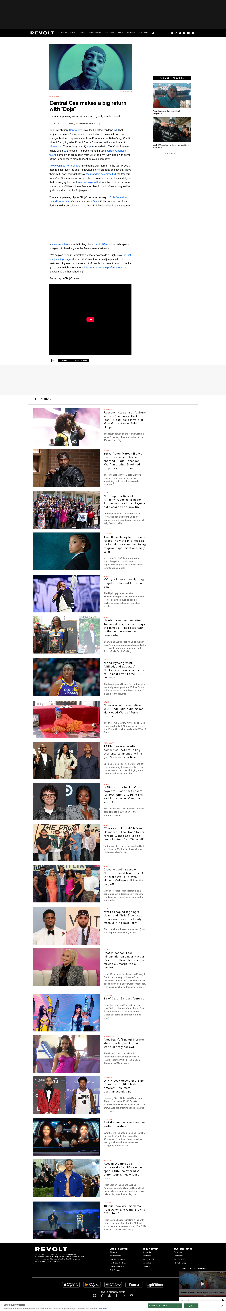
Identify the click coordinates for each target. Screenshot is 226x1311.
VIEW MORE (171, 153)
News (120, 33)
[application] (202, 1284)
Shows (64, 33)
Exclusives (109, 33)
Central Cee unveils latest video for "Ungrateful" (167, 112)
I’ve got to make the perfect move (103, 267)
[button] (202, 1284)
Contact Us (179, 1256)
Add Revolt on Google (88, 123)
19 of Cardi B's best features (124, 998)
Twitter (188, 32)
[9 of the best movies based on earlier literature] (66, 1137)
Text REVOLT (180, 1259)
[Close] (222, 1305)
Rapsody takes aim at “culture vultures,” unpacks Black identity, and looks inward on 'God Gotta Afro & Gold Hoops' (125, 420)
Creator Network (117, 1266)
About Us (147, 1252)
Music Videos (81, 360)
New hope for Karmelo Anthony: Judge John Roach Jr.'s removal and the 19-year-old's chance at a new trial (124, 501)
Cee (89, 146)
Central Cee (75, 130)
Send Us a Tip (149, 1259)
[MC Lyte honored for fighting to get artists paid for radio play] (66, 593)
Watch (73, 33)
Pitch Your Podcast (118, 1263)
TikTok (176, 32)
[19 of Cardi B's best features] (66, 1012)
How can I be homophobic (65, 165)
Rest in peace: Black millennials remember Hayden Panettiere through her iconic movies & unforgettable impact (124, 960)
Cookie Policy (102, 1308)
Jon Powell (57, 124)
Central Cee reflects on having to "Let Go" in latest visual (171, 146)
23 (115, 130)
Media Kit (147, 1263)
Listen (82, 33)
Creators (131, 33)
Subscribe (143, 33)
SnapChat (180, 32)
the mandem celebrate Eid (101, 174)
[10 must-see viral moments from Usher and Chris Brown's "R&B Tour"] (66, 1220)
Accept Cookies (191, 1306)
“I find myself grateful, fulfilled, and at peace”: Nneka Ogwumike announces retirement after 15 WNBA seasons (124, 670)
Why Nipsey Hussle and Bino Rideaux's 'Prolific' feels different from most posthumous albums (124, 1086)
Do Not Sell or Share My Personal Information (165, 1306)
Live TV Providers (117, 1259)
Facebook (184, 32)
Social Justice (95, 33)
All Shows (114, 1252)
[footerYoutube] (131, 1297)
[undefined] (172, 95)
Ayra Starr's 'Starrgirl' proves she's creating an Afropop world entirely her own (124, 1043)
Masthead (147, 1256)
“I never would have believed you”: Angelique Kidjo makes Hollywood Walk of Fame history (123, 710)
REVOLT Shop (180, 1263)
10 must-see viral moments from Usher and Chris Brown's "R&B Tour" (125, 1209)
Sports (107, 660)
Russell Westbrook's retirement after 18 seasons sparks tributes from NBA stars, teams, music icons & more (123, 1171)
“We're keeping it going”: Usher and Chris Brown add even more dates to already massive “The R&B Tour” (123, 917)
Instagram (172, 32)
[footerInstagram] (94, 1297)
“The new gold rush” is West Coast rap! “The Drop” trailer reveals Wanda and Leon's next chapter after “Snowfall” (124, 833)
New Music (54, 96)
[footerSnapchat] (109, 1297)
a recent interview (62, 244)
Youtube (193, 33)
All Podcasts (115, 1256)
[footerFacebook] (117, 1297)
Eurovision (56, 146)
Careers (146, 1266)
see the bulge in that (89, 182)
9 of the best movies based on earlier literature (125, 1124)
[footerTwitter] (124, 1297)
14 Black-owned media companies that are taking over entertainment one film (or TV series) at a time (123, 751)
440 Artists (115, 1270)
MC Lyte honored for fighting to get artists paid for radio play (124, 583)
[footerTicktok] (102, 1297)
